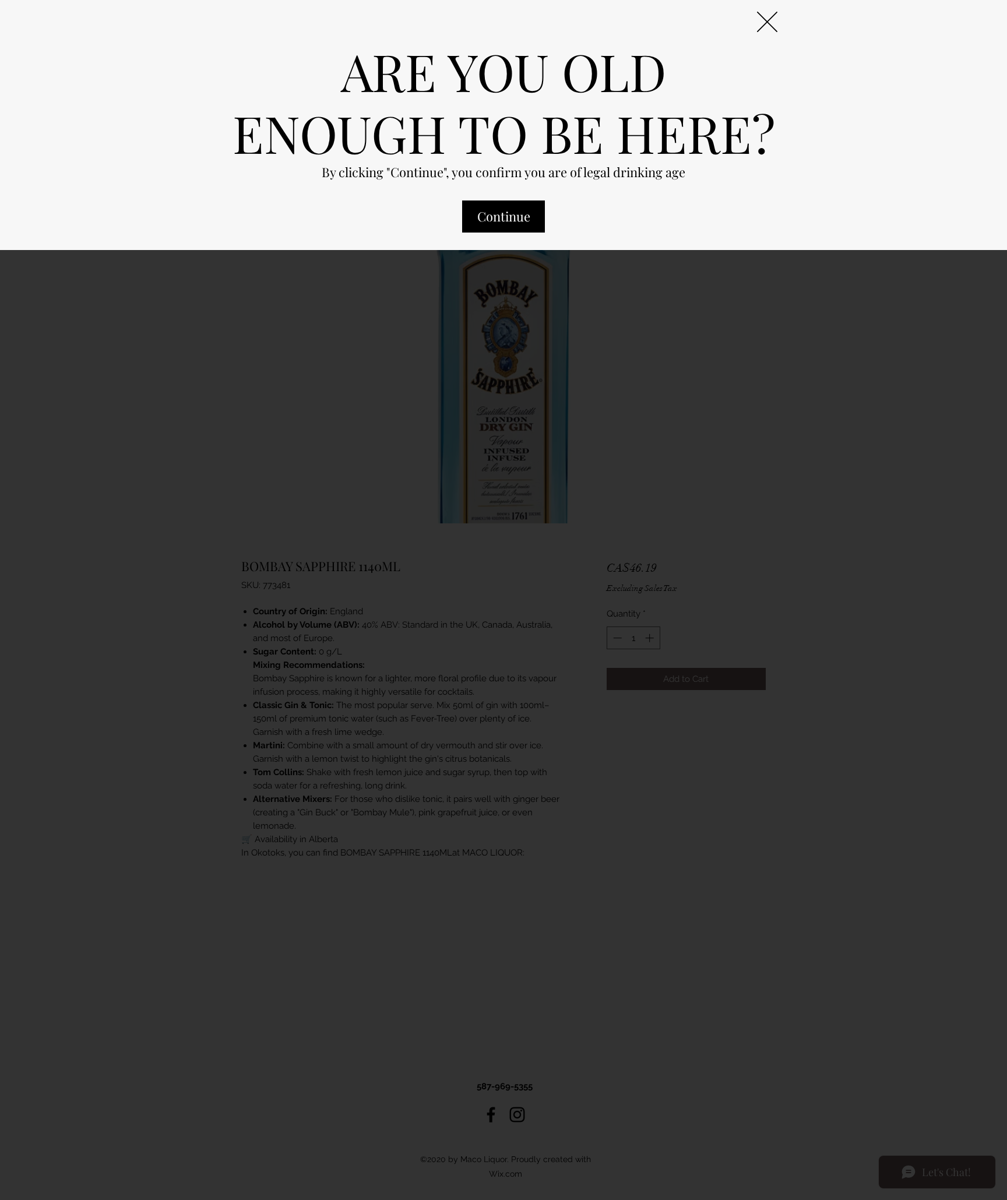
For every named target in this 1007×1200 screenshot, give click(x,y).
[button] (767, 22)
